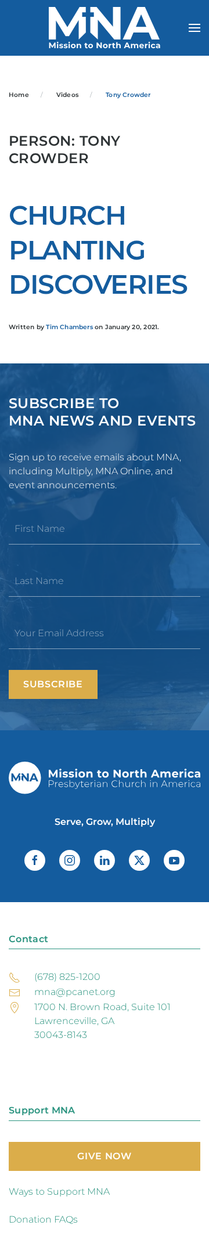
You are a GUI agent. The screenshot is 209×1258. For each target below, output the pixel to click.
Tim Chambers (69, 327)
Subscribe (53, 684)
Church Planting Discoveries (98, 250)
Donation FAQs (43, 1219)
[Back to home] (104, 28)
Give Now (104, 1156)
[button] (194, 28)
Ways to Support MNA (59, 1191)
